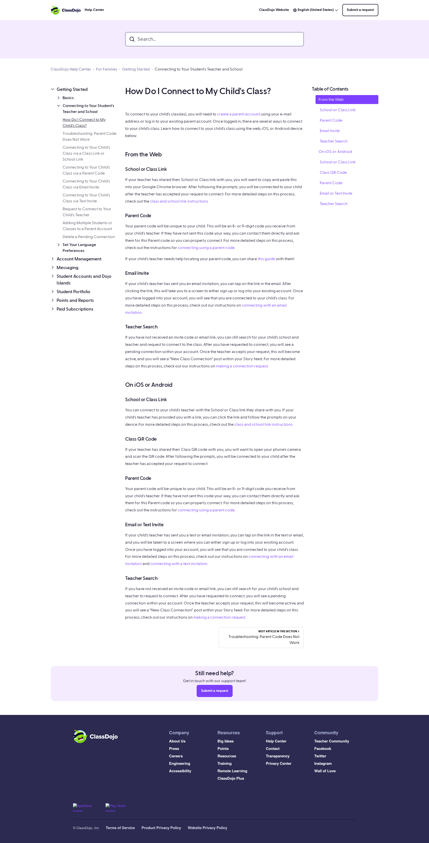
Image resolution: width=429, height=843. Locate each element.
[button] (84, 89)
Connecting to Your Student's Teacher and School (199, 69)
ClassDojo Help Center (71, 69)
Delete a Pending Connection (89, 237)
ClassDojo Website (274, 10)
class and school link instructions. (179, 201)
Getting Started (136, 69)
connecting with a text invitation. (179, 564)
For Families (106, 69)
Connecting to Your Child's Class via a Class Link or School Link (86, 153)
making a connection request (242, 366)
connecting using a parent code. (206, 248)
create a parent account (238, 114)
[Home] (66, 10)
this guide (266, 259)
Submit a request (360, 10)
